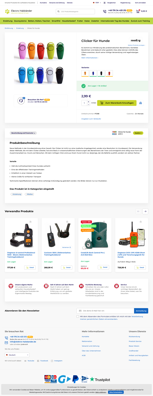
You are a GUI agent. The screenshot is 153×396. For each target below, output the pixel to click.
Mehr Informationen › (89, 58)
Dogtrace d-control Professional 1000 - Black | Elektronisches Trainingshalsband (21, 255)
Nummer (84, 103)
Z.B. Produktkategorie (69, 11)
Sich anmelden (140, 3)
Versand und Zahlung (57, 3)
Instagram (58, 361)
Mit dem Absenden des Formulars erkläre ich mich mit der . (111, 317)
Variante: (85, 67)
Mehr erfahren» (100, 392)
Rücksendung (134, 336)
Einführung (9, 28)
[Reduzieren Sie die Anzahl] (88, 104)
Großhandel (133, 351)
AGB (83, 355)
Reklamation (87, 341)
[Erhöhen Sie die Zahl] (88, 101)
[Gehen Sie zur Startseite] (18, 11)
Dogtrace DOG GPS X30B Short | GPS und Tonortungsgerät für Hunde (131, 255)
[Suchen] (58, 11)
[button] (145, 211)
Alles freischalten (115, 392)
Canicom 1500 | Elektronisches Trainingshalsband (57, 254)
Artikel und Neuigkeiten (138, 355)
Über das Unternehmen (91, 351)
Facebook (44, 361)
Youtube (31, 361)
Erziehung (20, 28)
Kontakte (43, 3)
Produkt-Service (135, 341)
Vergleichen (111, 3)
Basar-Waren (134, 346)
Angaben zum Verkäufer (91, 119)
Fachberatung (134, 360)
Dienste (69, 3)
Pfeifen (30, 194)
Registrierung (125, 3)
